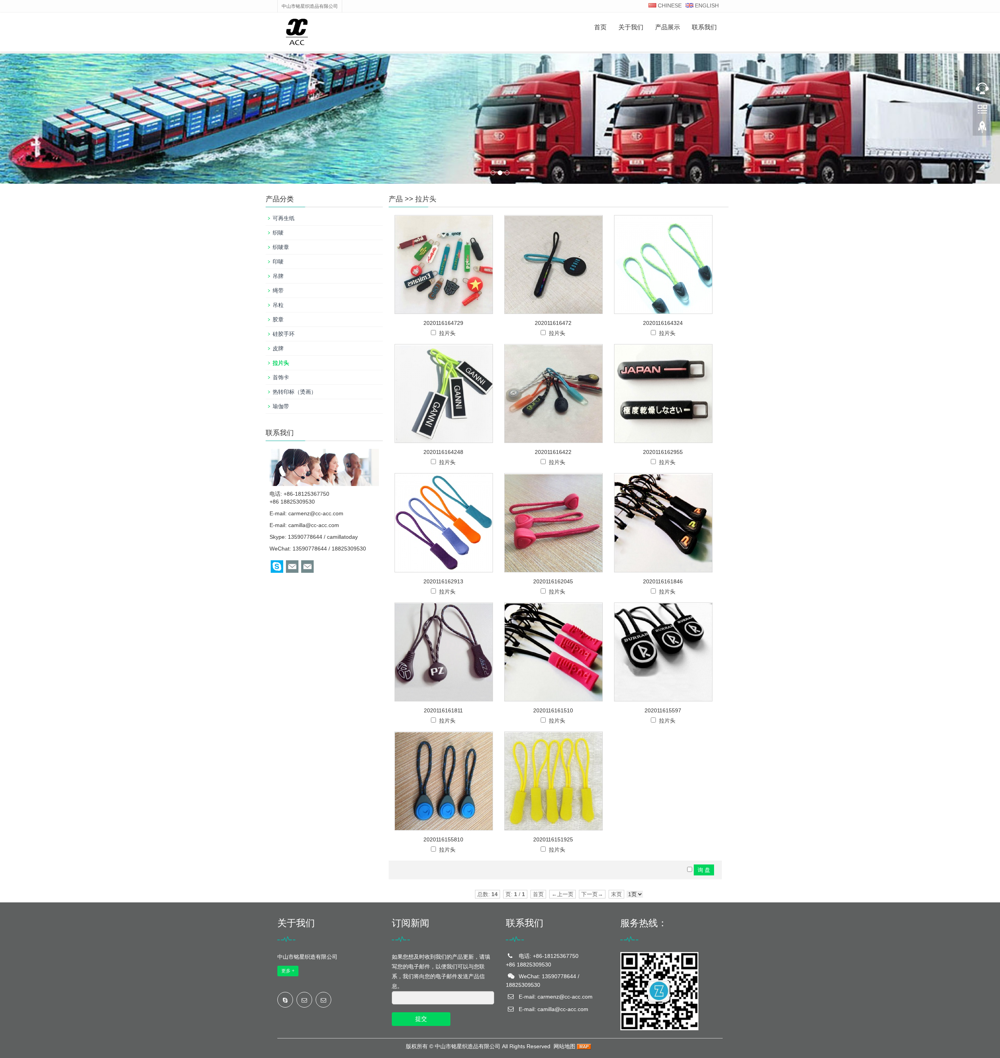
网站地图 (564, 1046)
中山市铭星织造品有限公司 (467, 1046)
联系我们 (704, 27)
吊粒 (278, 305)
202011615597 (663, 710)
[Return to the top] (982, 129)
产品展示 (667, 27)
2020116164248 (443, 452)
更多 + (288, 971)
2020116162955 (663, 452)
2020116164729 (443, 323)
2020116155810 (443, 839)
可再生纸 (284, 218)
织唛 (278, 233)
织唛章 (281, 247)
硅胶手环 (284, 334)
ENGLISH (706, 5)
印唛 (278, 261)
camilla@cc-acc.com (313, 525)
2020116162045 (553, 581)
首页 (600, 27)
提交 (421, 1018)
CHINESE (669, 5)
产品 (396, 199)
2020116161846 (663, 581)
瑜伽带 (281, 406)
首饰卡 (281, 377)
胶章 (278, 319)
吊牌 (278, 276)
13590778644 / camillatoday (323, 537)
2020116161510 (553, 710)
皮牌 (278, 348)
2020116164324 (663, 323)
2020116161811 (443, 710)
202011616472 (553, 323)
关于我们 (630, 27)
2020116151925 (553, 839)
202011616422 (553, 452)
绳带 (278, 290)
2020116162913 (443, 581)
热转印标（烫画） (294, 392)
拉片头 (425, 199)
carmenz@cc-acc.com (315, 513)
